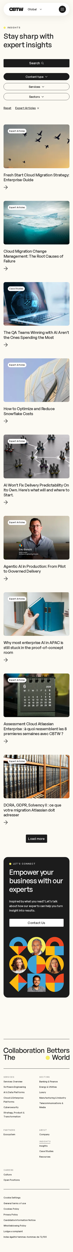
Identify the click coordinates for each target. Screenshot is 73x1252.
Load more (36, 839)
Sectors (44, 1077)
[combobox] (36, 9)
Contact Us (36, 923)
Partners (9, 1130)
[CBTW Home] (16, 9)
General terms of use (15, 1203)
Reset (7, 108)
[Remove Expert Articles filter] (38, 108)
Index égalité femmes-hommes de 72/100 (25, 1237)
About (43, 1130)
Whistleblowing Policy (15, 1225)
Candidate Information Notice (19, 1220)
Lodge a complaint (13, 1231)
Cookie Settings (12, 1197)
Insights (44, 1141)
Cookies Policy (11, 1209)
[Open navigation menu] (62, 9)
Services (9, 1077)
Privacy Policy (11, 1214)
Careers (8, 1170)
